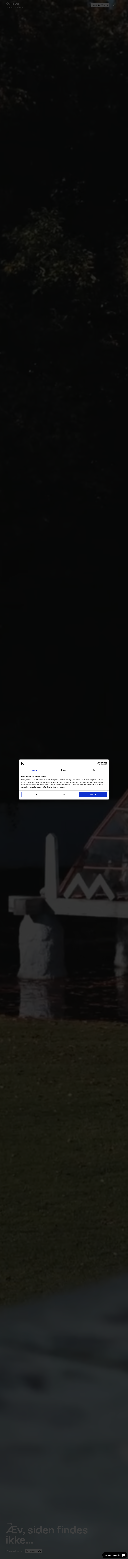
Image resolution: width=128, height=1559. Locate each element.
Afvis (35, 794)
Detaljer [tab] (64, 770)
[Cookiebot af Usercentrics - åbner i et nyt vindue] (98, 763)
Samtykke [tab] (34, 770)
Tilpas (63, 794)
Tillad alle (93, 794)
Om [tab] (94, 770)
